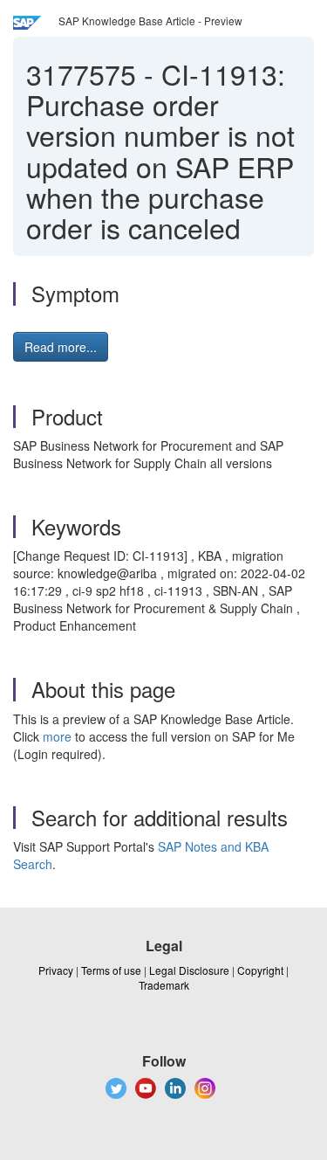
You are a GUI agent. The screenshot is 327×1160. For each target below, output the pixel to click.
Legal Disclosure (189, 970)
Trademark (164, 984)
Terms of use (111, 970)
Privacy (55, 970)
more (57, 736)
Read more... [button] (60, 347)
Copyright (260, 970)
